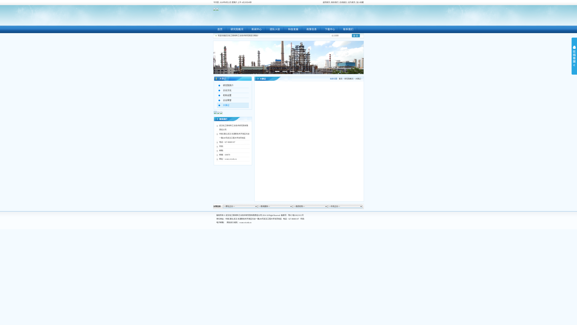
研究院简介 (228, 85)
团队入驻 (275, 29)
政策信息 (312, 29)
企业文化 (227, 90)
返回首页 (326, 2)
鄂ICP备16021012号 (296, 215)
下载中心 (330, 29)
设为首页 (351, 2)
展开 (574, 56)
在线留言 (343, 2)
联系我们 (334, 2)
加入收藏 (360, 2)
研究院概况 (237, 29)
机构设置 (227, 95)
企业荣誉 (227, 100)
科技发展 (293, 29)
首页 (220, 29)
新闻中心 (257, 29)
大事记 (222, 78)
